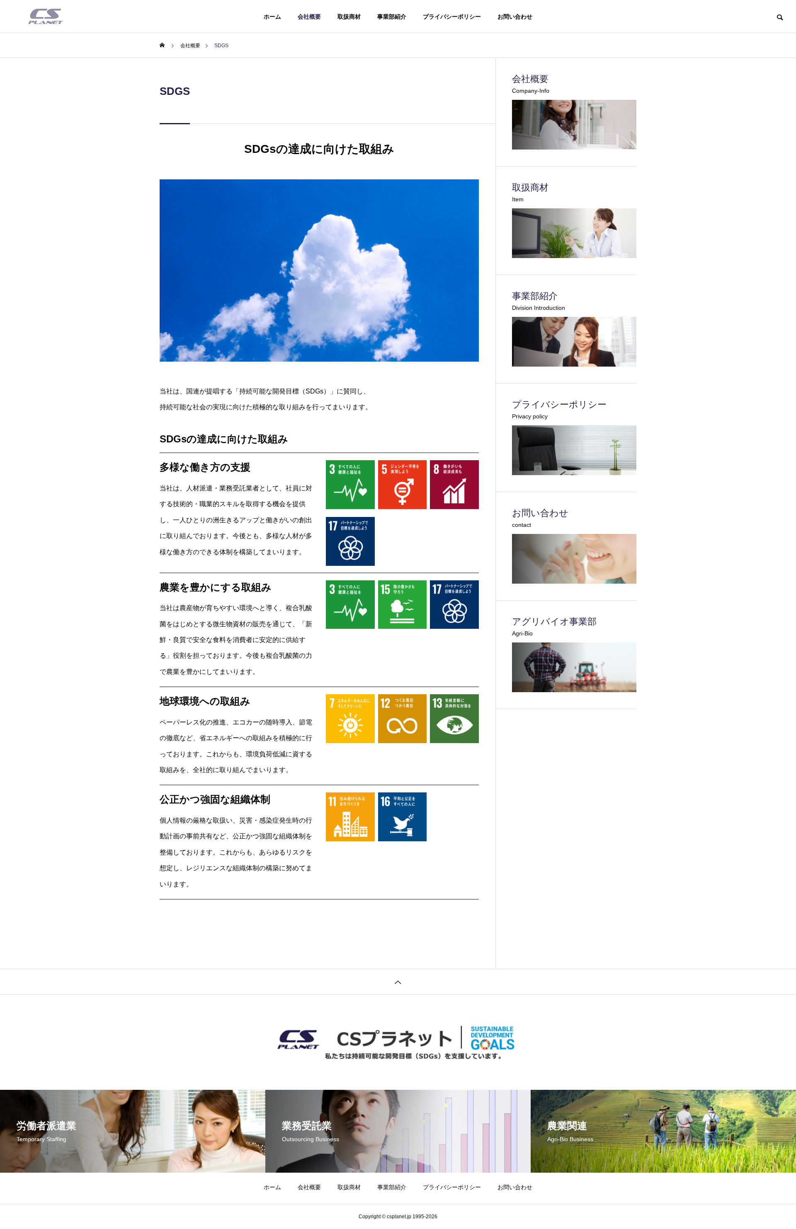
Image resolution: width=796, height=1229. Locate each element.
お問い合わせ (515, 16)
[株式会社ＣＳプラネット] (45, 16)
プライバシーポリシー (452, 16)
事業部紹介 (391, 16)
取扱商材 (349, 16)
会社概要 (309, 16)
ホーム (272, 16)
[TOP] (398, 981)
